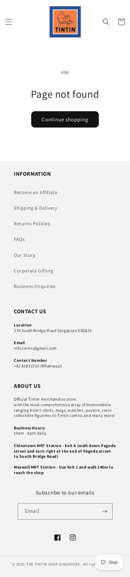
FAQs (19, 239)
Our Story (24, 255)
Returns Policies (32, 223)
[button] (8, 21)
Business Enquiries (35, 286)
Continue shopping (65, 119)
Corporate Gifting (33, 271)
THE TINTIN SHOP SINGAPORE (53, 564)
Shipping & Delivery (35, 208)
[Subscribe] (104, 511)
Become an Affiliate (35, 192)
